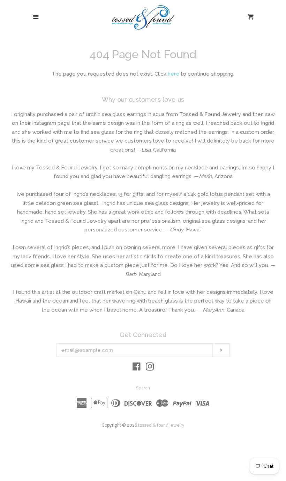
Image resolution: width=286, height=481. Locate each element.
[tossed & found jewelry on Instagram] (150, 368)
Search (143, 387)
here (173, 74)
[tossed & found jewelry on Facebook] (136, 368)
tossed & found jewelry (161, 425)
